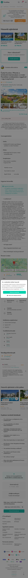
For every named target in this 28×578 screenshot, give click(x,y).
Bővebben (22, 289)
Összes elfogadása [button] (14, 292)
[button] (14, 295)
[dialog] (14, 289)
